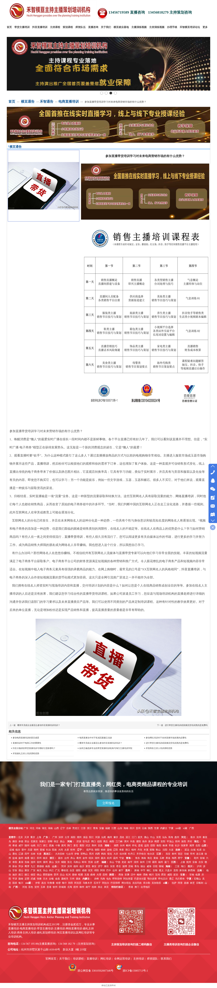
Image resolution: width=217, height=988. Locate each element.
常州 (192, 854)
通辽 (171, 878)
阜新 (121, 849)
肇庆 (115, 837)
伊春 (76, 854)
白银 (51, 878)
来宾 (106, 887)
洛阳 (183, 841)
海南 (143, 858)
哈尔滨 (150, 854)
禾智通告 (46, 101)
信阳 (99, 841)
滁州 (45, 862)
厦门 (166, 862)
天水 (45, 878)
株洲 (165, 845)
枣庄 (118, 866)
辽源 (20, 854)
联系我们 (166, 958)
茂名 (122, 837)
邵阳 (152, 845)
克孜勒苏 (156, 883)
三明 (148, 862)
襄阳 (82, 845)
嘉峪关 (64, 878)
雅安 (27, 870)
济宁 (100, 866)
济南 (130, 866)
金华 (85, 858)
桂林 (94, 887)
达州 (114, 870)
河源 (97, 837)
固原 (14, 883)
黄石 (75, 845)
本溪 (146, 849)
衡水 (192, 837)
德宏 (33, 874)
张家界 (184, 845)
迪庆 (14, 874)
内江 (51, 870)
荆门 (69, 845)
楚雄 (74, 874)
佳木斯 (123, 854)
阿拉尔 (105, 883)
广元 (57, 870)
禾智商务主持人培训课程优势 (159, 748)
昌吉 (43, 883)
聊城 (161, 866)
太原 (66, 849)
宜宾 (90, 870)
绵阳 (96, 870)
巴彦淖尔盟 (140, 878)
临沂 (82, 866)
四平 (27, 854)
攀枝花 (64, 870)
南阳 (111, 841)
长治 (48, 849)
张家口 (42, 841)
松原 (199, 849)
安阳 (163, 841)
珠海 (170, 837)
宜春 (194, 862)
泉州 (142, 862)
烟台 (143, 866)
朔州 (36, 849)
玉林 (43, 887)
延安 (175, 874)
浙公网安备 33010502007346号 (95, 970)
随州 (27, 845)
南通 (27, 858)
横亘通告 (28, 101)
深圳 (60, 837)
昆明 (105, 874)
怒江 (20, 874)
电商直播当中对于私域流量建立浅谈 (95, 738)
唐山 (62, 841)
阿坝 (102, 870)
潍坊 (106, 866)
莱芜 (88, 866)
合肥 (96, 862)
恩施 (51, 845)
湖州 (97, 858)
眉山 (20, 870)
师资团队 (152, 958)
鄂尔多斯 (152, 878)
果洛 (168, 858)
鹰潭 (27, 866)
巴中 (108, 870)
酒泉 (78, 878)
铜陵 (63, 862)
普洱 (56, 874)
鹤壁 (156, 841)
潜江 (45, 845)
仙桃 (33, 845)
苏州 (39, 858)
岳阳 (197, 845)
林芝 (192, 883)
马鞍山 (77, 862)
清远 (85, 837)
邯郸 (50, 841)
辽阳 (115, 849)
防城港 (62, 887)
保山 (39, 874)
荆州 (94, 845)
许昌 (132, 841)
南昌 (47, 866)
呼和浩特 (117, 878)
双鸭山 (84, 854)
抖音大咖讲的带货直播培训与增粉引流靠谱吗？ (34, 748)
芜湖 (90, 862)
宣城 (202, 858)
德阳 (78, 870)
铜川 (151, 874)
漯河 (126, 841)
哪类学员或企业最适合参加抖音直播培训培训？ (38, 725)
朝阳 (97, 849)
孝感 (14, 845)
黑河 (91, 854)
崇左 (100, 887)
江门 (134, 837)
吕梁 (30, 849)
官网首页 (50, 958)
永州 (122, 845)
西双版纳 (47, 874)
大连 (171, 849)
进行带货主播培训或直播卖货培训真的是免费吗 (186, 725)
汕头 (164, 837)
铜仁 (149, 870)
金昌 (57, 878)
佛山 (146, 837)
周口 (93, 841)
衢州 (78, 858)
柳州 (82, 887)
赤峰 (96, 878)
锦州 (133, 849)
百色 (30, 887)
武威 (33, 878)
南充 (39, 870)
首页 (11, 101)
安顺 (155, 870)
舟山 (72, 858)
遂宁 (121, 870)
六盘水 (168, 870)
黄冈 (63, 845)
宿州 (39, 862)
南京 (45, 858)
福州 (160, 862)
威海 (149, 866)
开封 (189, 841)
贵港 (49, 887)
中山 (152, 837)
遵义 (161, 870)
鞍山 (158, 849)
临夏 (197, 874)
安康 (127, 874)
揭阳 (73, 837)
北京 (20, 837)
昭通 (80, 874)
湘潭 (191, 845)
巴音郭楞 (115, 883)
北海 (69, 887)
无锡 (186, 854)
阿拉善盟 (128, 878)
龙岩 (124, 862)
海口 (183, 866)
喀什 (64, 883)
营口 (127, 849)
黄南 (155, 858)
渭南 (145, 874)
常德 (171, 845)
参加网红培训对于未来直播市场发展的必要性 (166, 738)
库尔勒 (146, 883)
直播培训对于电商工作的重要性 (27, 743)
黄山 (51, 862)
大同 (60, 849)
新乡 (150, 841)
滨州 (69, 866)
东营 (112, 866)
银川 (20, 883)
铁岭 (103, 849)
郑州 (177, 841)
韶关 (140, 837)
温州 (115, 858)
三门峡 (119, 841)
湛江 (128, 837)
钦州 (55, 887)
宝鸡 (157, 874)
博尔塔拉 (126, 883)
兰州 (72, 878)
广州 (54, 837)
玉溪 (86, 874)
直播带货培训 (73, 536)
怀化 (134, 845)
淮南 (27, 862)
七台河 (69, 854)
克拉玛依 (137, 883)
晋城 (42, 849)
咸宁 (20, 845)
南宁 (88, 887)
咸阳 (169, 874)
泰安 (94, 866)
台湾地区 (145, 887)
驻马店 (86, 841)
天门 (39, 845)
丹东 (139, 849)
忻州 (72, 849)
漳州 (136, 862)
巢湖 (20, 862)
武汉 (88, 845)
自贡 (72, 870)
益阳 (146, 845)
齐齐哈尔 (141, 854)
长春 (39, 854)
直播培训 (43, 463)
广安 (33, 870)
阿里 (180, 883)
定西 (27, 878)
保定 (56, 841)
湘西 (116, 845)
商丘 (105, 841)
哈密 (58, 883)
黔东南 (183, 870)
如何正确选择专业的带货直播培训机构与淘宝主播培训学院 (105, 748)
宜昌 (100, 845)
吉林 (33, 854)
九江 (33, 866)
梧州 (75, 887)
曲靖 (92, 874)
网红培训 (105, 958)
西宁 (180, 858)
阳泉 (54, 849)
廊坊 (14, 841)
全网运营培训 (122, 958)
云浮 (67, 837)
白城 (193, 849)
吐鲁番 (51, 883)
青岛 (136, 866)
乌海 (102, 878)
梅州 (110, 837)
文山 (62, 874)
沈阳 (165, 849)
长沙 (177, 845)
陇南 (20, 878)
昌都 (186, 883)
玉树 (162, 858)
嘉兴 (103, 858)
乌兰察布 (180, 878)
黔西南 (191, 870)
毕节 (143, 870)
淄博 (124, 866)
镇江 (33, 858)
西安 (163, 874)
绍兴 (91, 858)
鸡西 (97, 854)
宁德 (117, 862)
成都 (84, 870)
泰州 (174, 854)
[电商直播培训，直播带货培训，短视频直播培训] (147, 412)
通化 (14, 854)
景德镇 (40, 866)
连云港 (199, 854)
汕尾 (103, 837)
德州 (75, 866)
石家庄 (34, 841)
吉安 (201, 862)
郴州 (128, 845)
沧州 (198, 837)
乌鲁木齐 (87, 883)
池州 (33, 862)
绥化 (109, 854)
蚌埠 (84, 862)
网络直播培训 (184, 496)
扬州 (20, 858)
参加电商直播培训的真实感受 (26, 738)
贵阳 (175, 870)
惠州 (176, 837)
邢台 (27, 841)
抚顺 (152, 849)
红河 (68, 874)
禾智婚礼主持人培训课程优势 (26, 753)
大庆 (115, 854)
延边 (187, 849)
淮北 (69, 862)
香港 (130, 887)
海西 (174, 858)
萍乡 (20, 866)
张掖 (39, 878)
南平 (130, 862)
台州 (66, 858)
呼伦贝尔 (163, 878)
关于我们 (64, 958)
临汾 (17, 849)
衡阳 (158, 845)
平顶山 (170, 841)
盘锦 (109, 849)
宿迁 (180, 854)
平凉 (14, 878)
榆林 (139, 874)
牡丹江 (131, 854)
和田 (70, 883)
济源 (78, 841)
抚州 (188, 862)
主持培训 (138, 958)
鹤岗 (103, 854)
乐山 (45, 870)
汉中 (133, 874)
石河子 (97, 883)
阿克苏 (77, 883)
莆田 (154, 862)
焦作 (144, 841)
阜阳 (14, 862)
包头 (108, 878)
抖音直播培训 (190, 569)
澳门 (136, 887)
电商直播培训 (68, 101)
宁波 (121, 858)
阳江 (91, 837)
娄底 (140, 845)
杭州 (109, 858)
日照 (155, 866)
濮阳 (138, 841)
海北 (149, 858)
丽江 (27, 874)
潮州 (79, 837)
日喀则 (199, 883)
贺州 (36, 887)
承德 (20, 841)
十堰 (57, 845)
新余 (14, 866)
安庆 (57, 862)
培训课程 (78, 958)
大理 (98, 874)
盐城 (14, 858)
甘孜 (14, 870)
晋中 (24, 849)
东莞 (158, 837)
